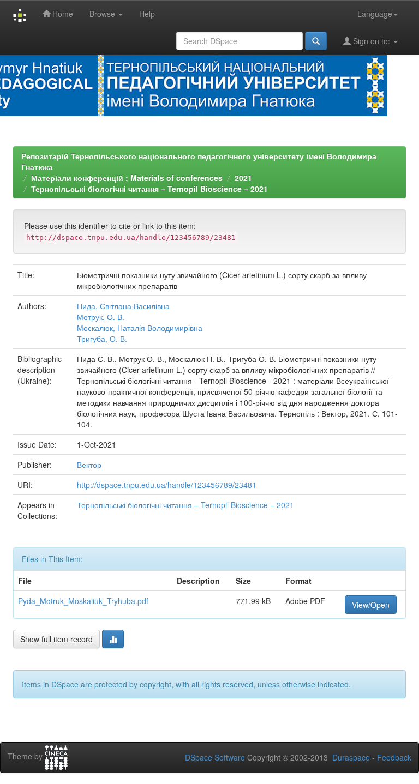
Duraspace (351, 757)
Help (147, 13)
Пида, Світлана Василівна (123, 305)
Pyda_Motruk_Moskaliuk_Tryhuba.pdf (83, 600)
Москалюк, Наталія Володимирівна (139, 327)
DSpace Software (215, 757)
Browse (103, 13)
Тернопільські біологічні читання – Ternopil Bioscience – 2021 (149, 188)
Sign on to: (371, 40)
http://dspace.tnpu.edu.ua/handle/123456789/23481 (166, 484)
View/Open (371, 604)
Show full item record (56, 639)
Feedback (394, 757)
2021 (243, 177)
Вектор (89, 464)
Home (61, 13)
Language (374, 13)
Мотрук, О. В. (100, 316)
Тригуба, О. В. (102, 338)
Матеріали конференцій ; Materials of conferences (127, 177)
